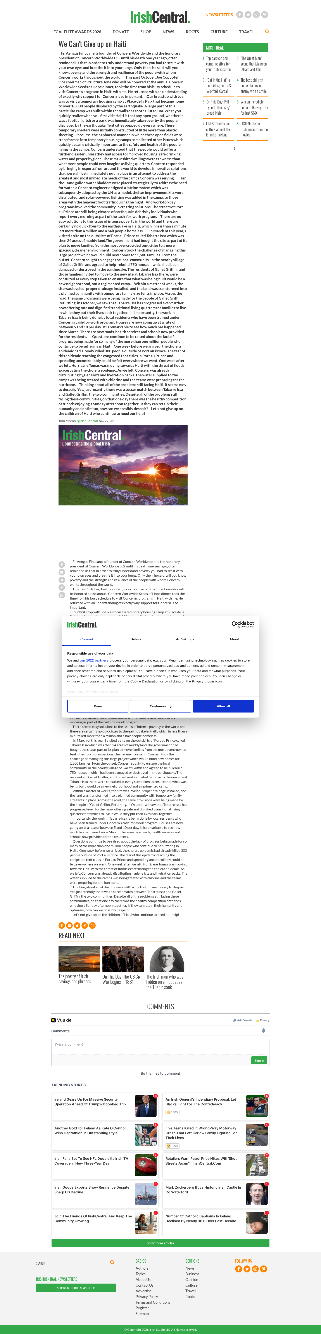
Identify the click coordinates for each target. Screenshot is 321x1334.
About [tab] (234, 639)
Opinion (191, 1279)
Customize (158, 706)
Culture (191, 1285)
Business (192, 1274)
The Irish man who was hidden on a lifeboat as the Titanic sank (164, 982)
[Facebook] (239, 14)
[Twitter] (248, 14)
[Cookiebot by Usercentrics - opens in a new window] (235, 624)
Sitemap (142, 1313)
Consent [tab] (86, 639)
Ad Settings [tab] (185, 639)
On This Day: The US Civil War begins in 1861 (122, 979)
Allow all (223, 706)
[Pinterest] (264, 14)
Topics (140, 1274)
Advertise (144, 1291)
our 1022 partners (94, 660)
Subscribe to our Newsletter (76, 1288)
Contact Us (144, 1285)
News (190, 1268)
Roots (190, 1296)
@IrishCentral (87, 421)
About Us (143, 1279)
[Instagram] (256, 14)
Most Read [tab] (215, 47)
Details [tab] (136, 639)
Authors (142, 1268)
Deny (98, 706)
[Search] (267, 32)
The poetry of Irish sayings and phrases (75, 978)
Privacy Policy (147, 1296)
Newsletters (219, 14)
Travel (190, 1291)
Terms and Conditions (153, 1302)
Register (142, 1308)
